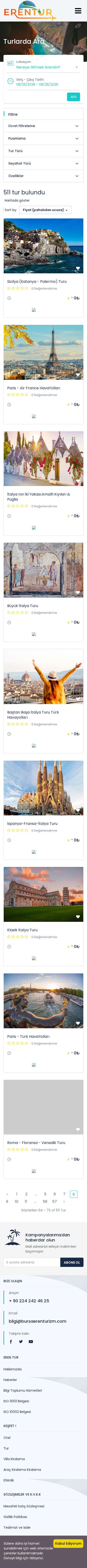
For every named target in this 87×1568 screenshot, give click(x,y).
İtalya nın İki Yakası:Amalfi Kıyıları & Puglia (38, 497)
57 (54, 1201)
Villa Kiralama (14, 1459)
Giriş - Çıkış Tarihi (30, 79)
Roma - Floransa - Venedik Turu (36, 1142)
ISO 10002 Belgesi (17, 1411)
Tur (6, 1448)
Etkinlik (8, 1480)
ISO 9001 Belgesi (16, 1401)
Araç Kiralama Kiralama (22, 1469)
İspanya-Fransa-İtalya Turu (32, 823)
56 (45, 1201)
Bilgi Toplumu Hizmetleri (22, 1390)
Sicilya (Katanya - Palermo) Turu (37, 281)
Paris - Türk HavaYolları (28, 1036)
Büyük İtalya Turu (22, 605)
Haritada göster (17, 200)
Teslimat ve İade (16, 1527)
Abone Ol (72, 1262)
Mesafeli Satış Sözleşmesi (23, 1506)
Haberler (10, 1380)
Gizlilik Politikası (15, 1517)
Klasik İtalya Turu (22, 930)
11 (26, 1201)
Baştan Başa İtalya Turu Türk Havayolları (33, 715)
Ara (74, 96)
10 (16, 1201)
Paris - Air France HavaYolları (33, 388)
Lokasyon (23, 61)
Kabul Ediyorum (68, 1543)
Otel (6, 1437)
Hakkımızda (12, 1369)
